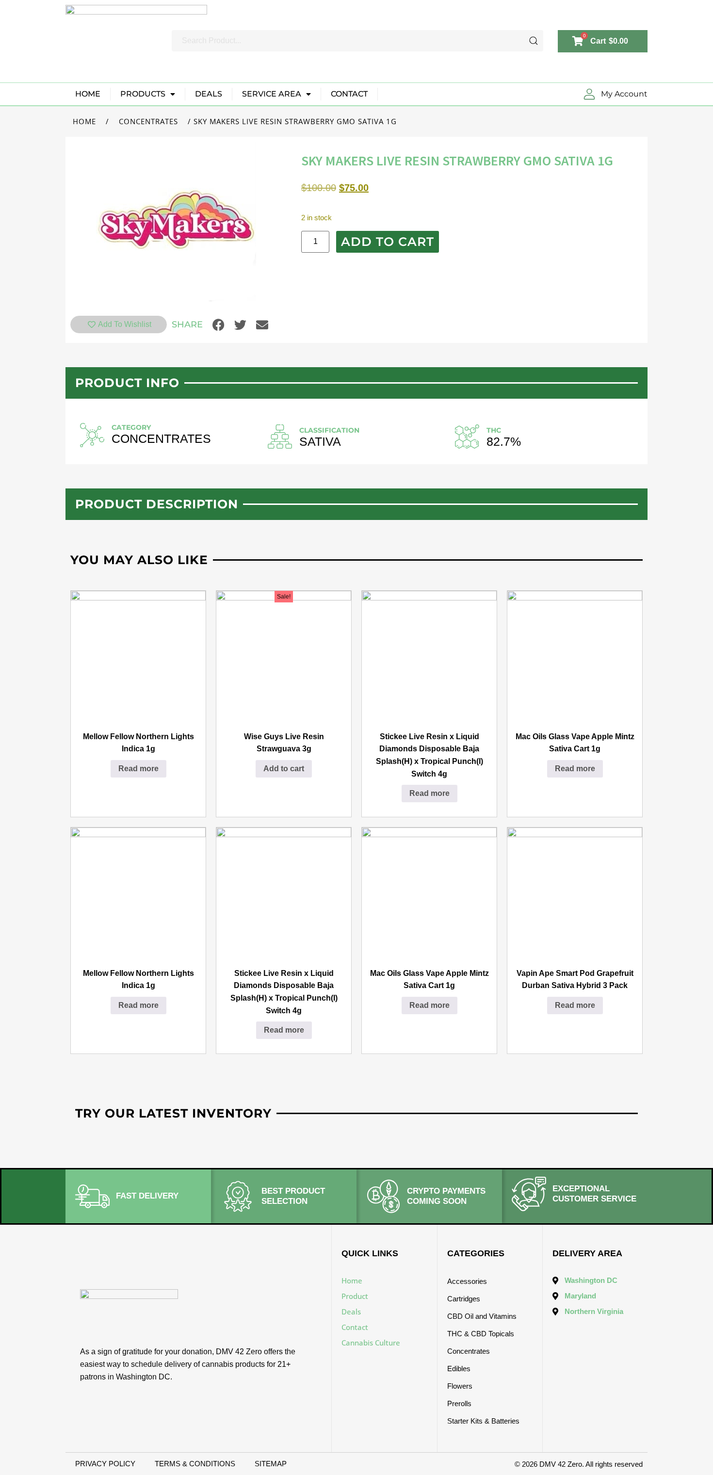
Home (87, 93)
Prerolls (459, 1403)
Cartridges (463, 1299)
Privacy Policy (105, 1463)
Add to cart (387, 241)
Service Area (271, 93)
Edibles (458, 1368)
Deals (208, 93)
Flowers (459, 1386)
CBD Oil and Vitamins (482, 1316)
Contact (349, 93)
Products (142, 93)
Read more (138, 768)
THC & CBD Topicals (480, 1333)
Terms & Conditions (195, 1463)
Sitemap (271, 1463)
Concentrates (148, 121)
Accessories (467, 1281)
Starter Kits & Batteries (483, 1421)
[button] (218, 324)
